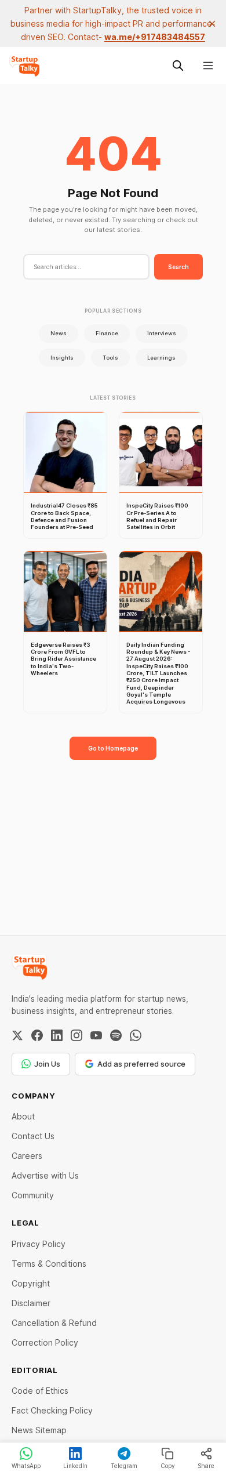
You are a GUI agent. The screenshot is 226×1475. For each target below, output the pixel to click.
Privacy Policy (38, 1244)
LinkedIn (75, 1465)
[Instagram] (76, 1035)
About (23, 1116)
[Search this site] (178, 65)
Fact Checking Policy (52, 1410)
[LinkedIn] (57, 1035)
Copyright (31, 1283)
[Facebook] (37, 1035)
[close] (212, 24)
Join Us (47, 1063)
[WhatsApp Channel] (135, 1035)
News (58, 333)
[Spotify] (116, 1035)
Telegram (124, 1465)
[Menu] (208, 65)
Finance (107, 333)
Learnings (161, 357)
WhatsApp (26, 1465)
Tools (110, 357)
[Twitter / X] (17, 1035)
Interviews (161, 333)
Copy (168, 1465)
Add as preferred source (141, 1063)
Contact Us (33, 1136)
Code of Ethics (40, 1391)
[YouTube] (96, 1035)
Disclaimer (31, 1303)
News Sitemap (39, 1430)
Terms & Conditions (49, 1264)
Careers (27, 1156)
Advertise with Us (45, 1175)
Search (178, 266)
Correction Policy (45, 1342)
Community (33, 1195)
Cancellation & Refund (54, 1323)
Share (206, 1465)
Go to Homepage (113, 748)
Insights (62, 357)
